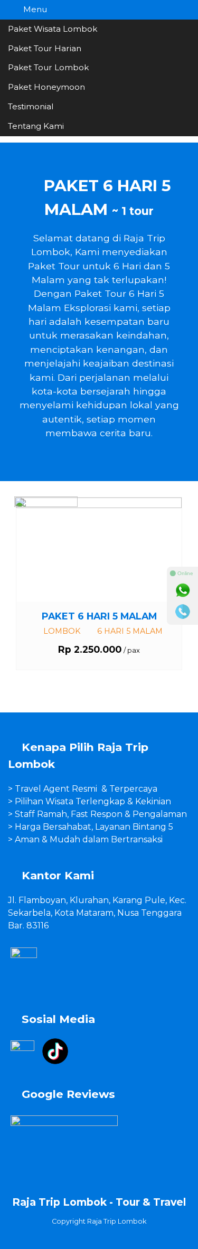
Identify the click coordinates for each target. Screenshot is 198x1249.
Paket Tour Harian (44, 48)
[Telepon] (182, 611)
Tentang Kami (36, 126)
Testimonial (30, 106)
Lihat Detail (109, 549)
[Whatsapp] (182, 590)
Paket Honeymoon (46, 87)
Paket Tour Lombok (48, 67)
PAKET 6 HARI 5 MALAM (99, 616)
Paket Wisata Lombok (52, 29)
